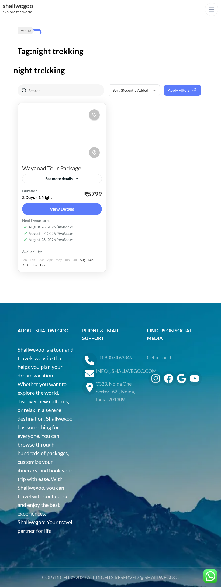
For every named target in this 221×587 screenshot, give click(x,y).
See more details (59, 178)
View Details (62, 208)
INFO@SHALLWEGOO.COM (117, 371)
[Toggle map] (94, 152)
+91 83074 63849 (114, 358)
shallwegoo (18, 5)
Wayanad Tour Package (51, 168)
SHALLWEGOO (160, 577)
